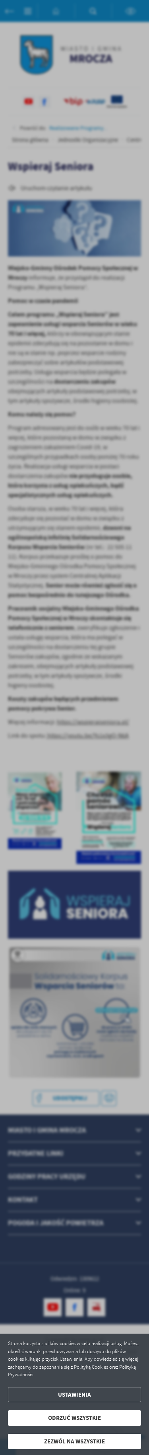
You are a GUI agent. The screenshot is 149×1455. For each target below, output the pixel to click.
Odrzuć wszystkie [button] (74, 1418)
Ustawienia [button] (74, 1395)
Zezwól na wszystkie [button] (74, 1441)
